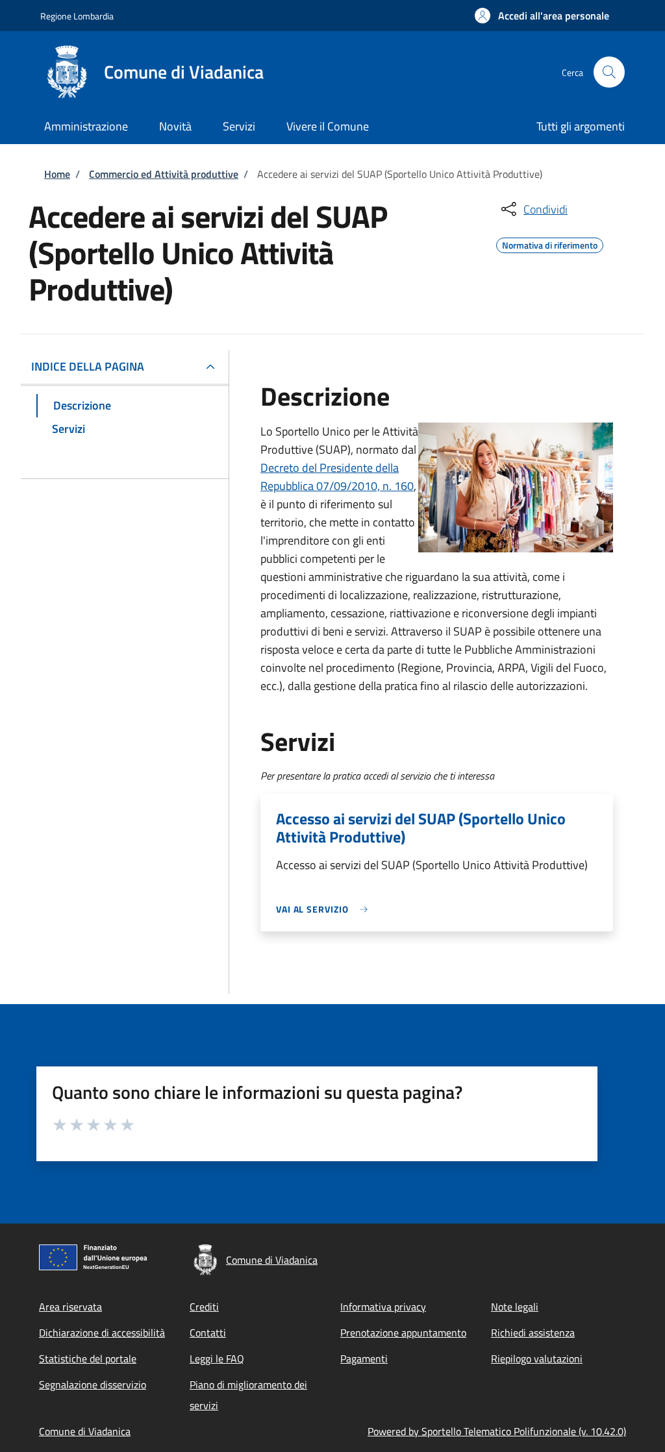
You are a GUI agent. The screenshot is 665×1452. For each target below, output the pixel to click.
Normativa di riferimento (549, 243)
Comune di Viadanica (85, 1431)
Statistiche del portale (87, 1358)
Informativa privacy (383, 1306)
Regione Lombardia (77, 16)
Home (57, 174)
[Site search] (609, 72)
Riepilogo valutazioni (537, 1358)
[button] (542, 15)
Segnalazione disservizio (92, 1384)
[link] (325, 909)
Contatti (208, 1332)
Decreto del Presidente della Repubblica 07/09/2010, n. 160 (337, 477)
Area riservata (70, 1306)
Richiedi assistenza (533, 1332)
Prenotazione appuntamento (403, 1332)
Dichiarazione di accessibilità (102, 1332)
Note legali (514, 1306)
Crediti (204, 1306)
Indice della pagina (87, 366)
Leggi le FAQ (217, 1358)
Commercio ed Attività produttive (163, 174)
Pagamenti (364, 1358)
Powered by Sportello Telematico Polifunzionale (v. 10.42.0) (497, 1431)
